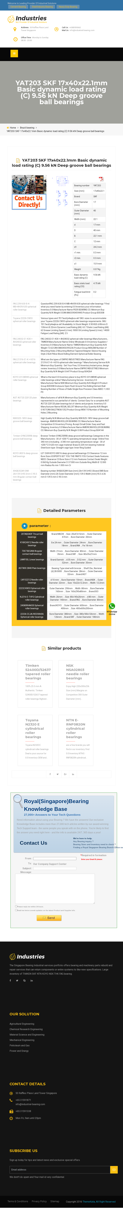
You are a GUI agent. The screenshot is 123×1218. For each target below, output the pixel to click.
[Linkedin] (32, 980)
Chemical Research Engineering (26, 1029)
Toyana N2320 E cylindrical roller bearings (34, 728)
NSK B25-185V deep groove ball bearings (22, 419)
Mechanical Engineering (22, 1040)
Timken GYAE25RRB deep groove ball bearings (25, 437)
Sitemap (54, 1201)
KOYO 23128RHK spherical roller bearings (25, 378)
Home (13, 127)
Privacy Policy (39, 1201)
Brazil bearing (27, 127)
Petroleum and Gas (20, 1045)
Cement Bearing (18, 7)
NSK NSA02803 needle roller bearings (77, 671)
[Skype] (24, 980)
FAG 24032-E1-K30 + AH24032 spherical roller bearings (24, 342)
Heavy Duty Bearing (68, 7)
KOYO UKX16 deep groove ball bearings (25, 454)
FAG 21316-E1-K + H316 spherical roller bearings (24, 361)
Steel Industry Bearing (42, 7)
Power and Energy (19, 1050)
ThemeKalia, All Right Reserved (99, 1201)
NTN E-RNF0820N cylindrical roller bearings (75, 728)
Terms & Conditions (18, 1201)
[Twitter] (17, 980)
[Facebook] (10, 980)
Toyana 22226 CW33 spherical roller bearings (24, 319)
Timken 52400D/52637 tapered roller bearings (38, 671)
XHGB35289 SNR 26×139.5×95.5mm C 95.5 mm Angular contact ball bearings (25, 475)
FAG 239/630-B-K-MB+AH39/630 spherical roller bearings (24, 306)
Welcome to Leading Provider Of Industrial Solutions (32, 3)
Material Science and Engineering (27, 1034)
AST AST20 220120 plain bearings (25, 399)
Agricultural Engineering (22, 1023)
